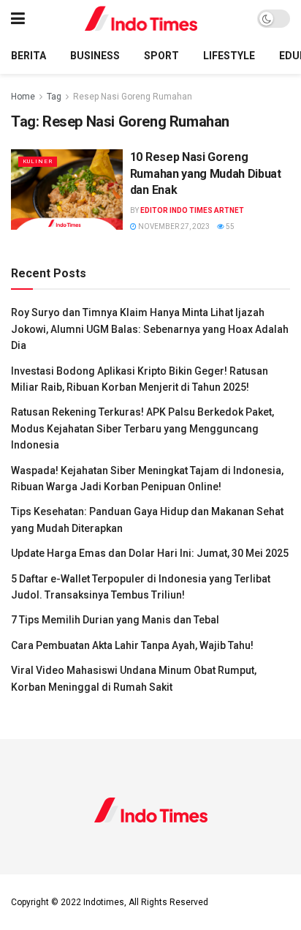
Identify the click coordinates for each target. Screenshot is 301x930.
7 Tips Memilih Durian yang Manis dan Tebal (115, 620)
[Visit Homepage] (141, 18)
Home (23, 96)
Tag (54, 96)
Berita (28, 55)
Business (95, 55)
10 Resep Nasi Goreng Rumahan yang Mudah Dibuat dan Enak (205, 173)
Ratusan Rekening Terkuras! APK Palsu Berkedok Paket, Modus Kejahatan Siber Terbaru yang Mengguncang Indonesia (142, 428)
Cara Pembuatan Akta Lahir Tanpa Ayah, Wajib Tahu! (132, 645)
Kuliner (38, 161)
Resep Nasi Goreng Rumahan (132, 96)
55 (229, 226)
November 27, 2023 (173, 226)
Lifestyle (229, 55)
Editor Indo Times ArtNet (192, 210)
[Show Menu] (18, 18)
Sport (161, 55)
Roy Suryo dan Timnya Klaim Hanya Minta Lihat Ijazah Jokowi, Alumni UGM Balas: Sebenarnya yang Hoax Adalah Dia (150, 329)
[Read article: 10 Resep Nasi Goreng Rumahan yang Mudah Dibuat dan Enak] (67, 189)
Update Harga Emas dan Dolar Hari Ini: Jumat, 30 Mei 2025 (150, 553)
